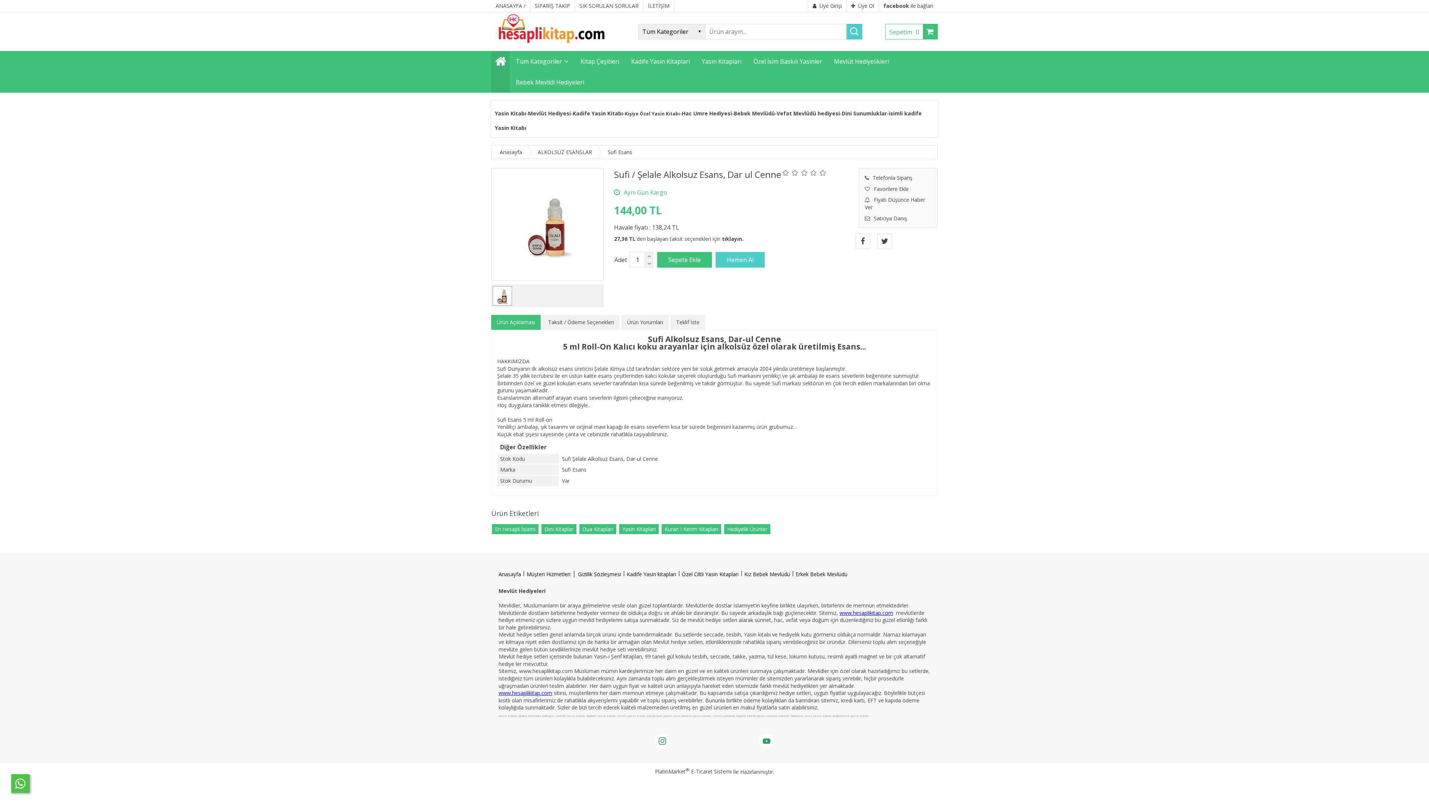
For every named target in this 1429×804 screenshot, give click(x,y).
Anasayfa (510, 574)
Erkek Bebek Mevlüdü (821, 574)
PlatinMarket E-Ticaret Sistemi (693, 771)
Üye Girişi (830, 5)
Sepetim (904, 32)
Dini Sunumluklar (864, 113)
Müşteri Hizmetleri (548, 574)
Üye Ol (866, 5)
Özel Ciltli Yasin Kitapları (710, 574)
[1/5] (785, 172)
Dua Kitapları (597, 529)
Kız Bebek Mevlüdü (767, 574)
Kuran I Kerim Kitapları (691, 529)
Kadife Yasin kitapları (651, 574)
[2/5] (790, 172)
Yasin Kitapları (639, 529)
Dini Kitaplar (558, 529)
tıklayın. (733, 238)
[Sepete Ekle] (684, 260)
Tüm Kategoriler (539, 61)
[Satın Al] (740, 260)
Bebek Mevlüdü (754, 113)
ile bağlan (908, 5)
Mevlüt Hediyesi (549, 113)
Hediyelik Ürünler (747, 529)
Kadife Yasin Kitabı (598, 113)
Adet (620, 260)
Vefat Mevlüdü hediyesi (808, 113)
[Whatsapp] (20, 783)
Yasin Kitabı (510, 113)
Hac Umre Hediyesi (707, 113)
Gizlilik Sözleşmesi (599, 574)
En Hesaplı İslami (515, 529)
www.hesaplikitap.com (866, 612)
